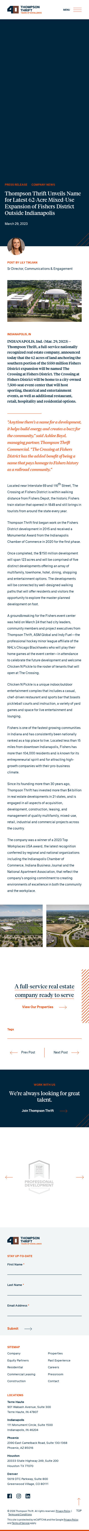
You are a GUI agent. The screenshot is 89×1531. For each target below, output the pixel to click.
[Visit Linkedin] (28, 1496)
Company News (43, 184)
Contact (53, 1381)
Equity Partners (18, 1360)
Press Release (16, 184)
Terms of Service (21, 1523)
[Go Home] (24, 1241)
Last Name (15, 1285)
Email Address (18, 1305)
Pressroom (55, 1374)
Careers (53, 1367)
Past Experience (59, 1360)
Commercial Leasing (21, 1374)
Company (14, 1353)
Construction (16, 1381)
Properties (55, 1353)
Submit (12, 1328)
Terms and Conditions (20, 1515)
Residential (15, 1367)
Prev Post (28, 1052)
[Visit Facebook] (9, 1496)
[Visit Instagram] (18, 1496)
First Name (15, 1264)
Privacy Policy (63, 1511)
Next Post (61, 1052)
